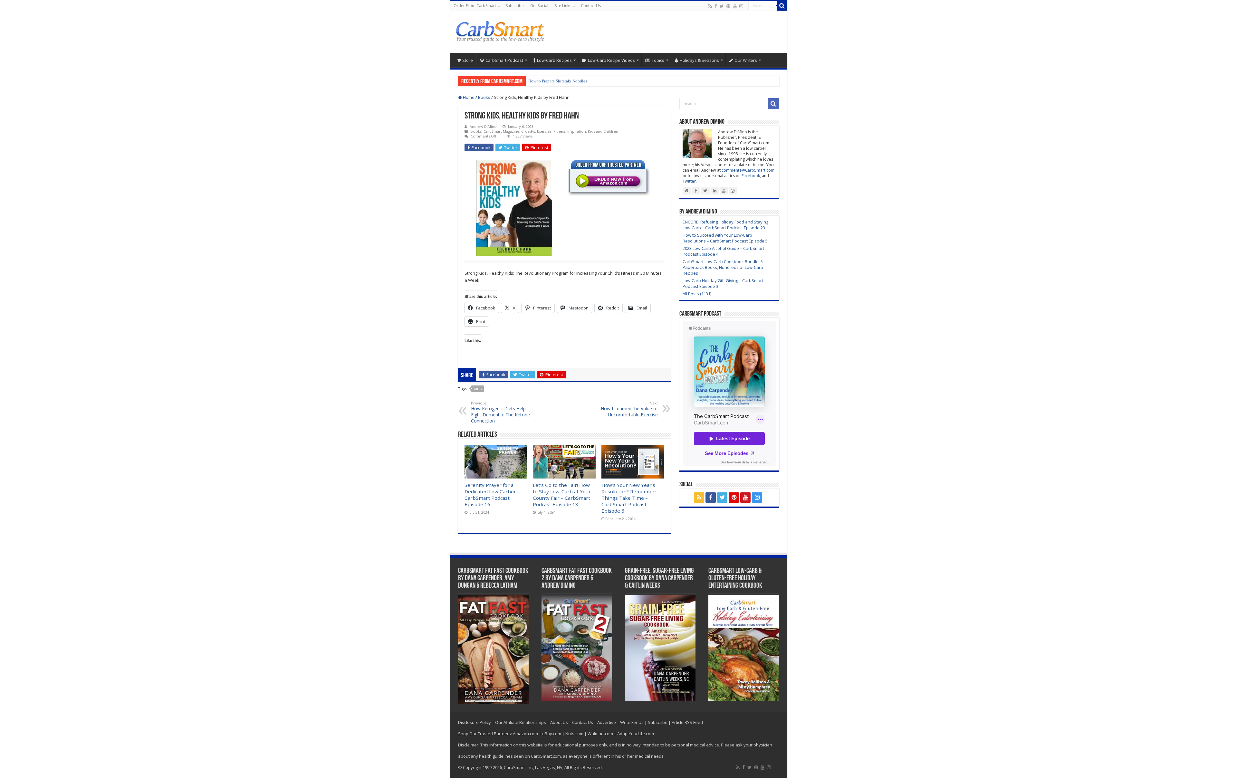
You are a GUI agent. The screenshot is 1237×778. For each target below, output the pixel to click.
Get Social (539, 5)
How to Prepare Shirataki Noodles (557, 81)
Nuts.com (574, 733)
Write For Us (632, 722)
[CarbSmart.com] (501, 30)
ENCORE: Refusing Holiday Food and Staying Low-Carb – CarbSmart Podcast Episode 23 (725, 225)
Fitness (559, 131)
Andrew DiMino (483, 126)
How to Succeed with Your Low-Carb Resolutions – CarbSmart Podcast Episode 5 (725, 238)
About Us (559, 722)
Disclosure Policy (474, 722)
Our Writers (745, 60)
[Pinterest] (728, 6)
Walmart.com (600, 733)
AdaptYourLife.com (635, 733)
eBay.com (551, 733)
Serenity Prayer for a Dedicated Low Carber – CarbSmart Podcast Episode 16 (492, 495)
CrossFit (528, 131)
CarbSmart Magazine (501, 131)
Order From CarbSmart (475, 5)
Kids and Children (603, 131)
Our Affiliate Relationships (520, 722)
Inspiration (576, 131)
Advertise (606, 722)
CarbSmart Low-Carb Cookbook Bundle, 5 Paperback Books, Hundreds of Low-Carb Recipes (723, 267)
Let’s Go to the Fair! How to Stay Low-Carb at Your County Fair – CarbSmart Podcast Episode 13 (562, 495)
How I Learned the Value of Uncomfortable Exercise (629, 409)
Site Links (563, 5)
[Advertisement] (665, 31)
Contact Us (591, 5)
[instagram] (741, 6)
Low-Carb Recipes (554, 60)
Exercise (544, 131)
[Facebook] (716, 6)
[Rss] (710, 6)
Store (467, 60)
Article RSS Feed (687, 722)
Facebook (751, 175)
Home (468, 97)
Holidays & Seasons (699, 60)
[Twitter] (721, 6)
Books (484, 97)
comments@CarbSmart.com (748, 170)
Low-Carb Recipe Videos (611, 60)
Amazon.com (525, 733)
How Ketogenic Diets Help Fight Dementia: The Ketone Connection (500, 412)
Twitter (689, 181)
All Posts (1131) (697, 294)
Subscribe (515, 5)
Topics (658, 60)
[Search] (782, 6)
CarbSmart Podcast (504, 60)
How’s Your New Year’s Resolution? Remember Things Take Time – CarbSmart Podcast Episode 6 (629, 498)
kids (478, 388)
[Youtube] (734, 6)
